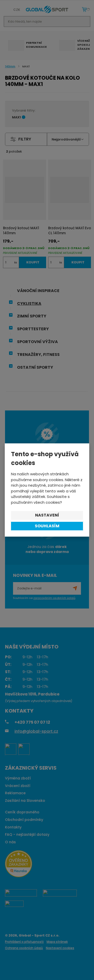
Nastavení (47, 515)
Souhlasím (47, 526)
